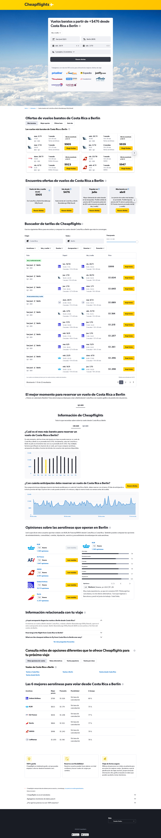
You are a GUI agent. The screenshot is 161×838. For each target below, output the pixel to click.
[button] (80, 26)
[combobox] (56, 33)
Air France (40, 557)
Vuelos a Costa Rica (32, 672)
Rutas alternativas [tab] (56, 661)
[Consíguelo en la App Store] (84, 835)
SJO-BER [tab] (80, 405)
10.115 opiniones (43, 588)
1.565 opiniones (42, 551)
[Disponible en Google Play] (75, 835)
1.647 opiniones (42, 563)
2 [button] (125, 382)
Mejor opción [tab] (45, 123)
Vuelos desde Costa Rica (107, 672)
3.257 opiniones (43, 601)
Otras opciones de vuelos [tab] (36, 661)
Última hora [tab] (58, 123)
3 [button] (130, 382)
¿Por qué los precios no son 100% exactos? (43, 803)
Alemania (33, 108)
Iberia (39, 594)
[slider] (137, 242)
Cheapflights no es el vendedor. (38, 795)
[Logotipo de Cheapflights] (37, 5)
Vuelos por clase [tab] (89, 661)
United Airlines (42, 582)
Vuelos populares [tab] (73, 661)
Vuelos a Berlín (68, 672)
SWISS (39, 569)
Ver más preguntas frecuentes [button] (64, 642)
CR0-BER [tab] (76, 426)
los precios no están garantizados (74, 788)
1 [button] (121, 382)
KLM (38, 544)
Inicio (26, 108)
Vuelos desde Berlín (33, 675)
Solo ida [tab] (70, 123)
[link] (38, 210)
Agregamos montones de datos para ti (41, 799)
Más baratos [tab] (31, 123)
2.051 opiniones (42, 576)
